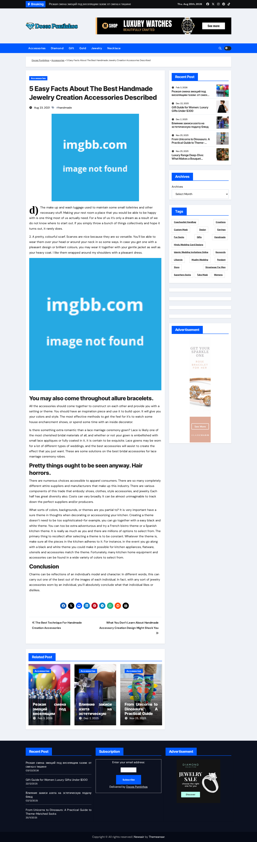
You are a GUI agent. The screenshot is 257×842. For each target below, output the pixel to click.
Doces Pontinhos (40, 60)
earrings (221, 229)
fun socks (179, 237)
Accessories (37, 48)
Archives (177, 186)
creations (221, 222)
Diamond (57, 48)
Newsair (139, 837)
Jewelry (96, 48)
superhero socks (182, 274)
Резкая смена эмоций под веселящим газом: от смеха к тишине (49, 713)
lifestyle (178, 259)
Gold (82, 48)
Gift (71, 48)
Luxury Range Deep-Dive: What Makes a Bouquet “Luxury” (188, 158)
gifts (199, 237)
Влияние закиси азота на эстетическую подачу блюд (95, 711)
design (202, 229)
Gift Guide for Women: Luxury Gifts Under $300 (190, 109)
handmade (65, 107)
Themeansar (157, 837)
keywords (221, 252)
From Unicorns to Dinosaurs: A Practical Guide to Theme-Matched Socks (141, 713)
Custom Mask (181, 229)
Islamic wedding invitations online (191, 252)
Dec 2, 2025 (91, 718)
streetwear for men (215, 267)
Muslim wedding (200, 259)
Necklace (114, 48)
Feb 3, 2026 (45, 718)
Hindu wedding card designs (188, 244)
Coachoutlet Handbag (185, 222)
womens (218, 274)
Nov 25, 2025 (138, 718)
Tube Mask (202, 274)
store (176, 267)
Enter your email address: (128, 774)
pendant (221, 259)
